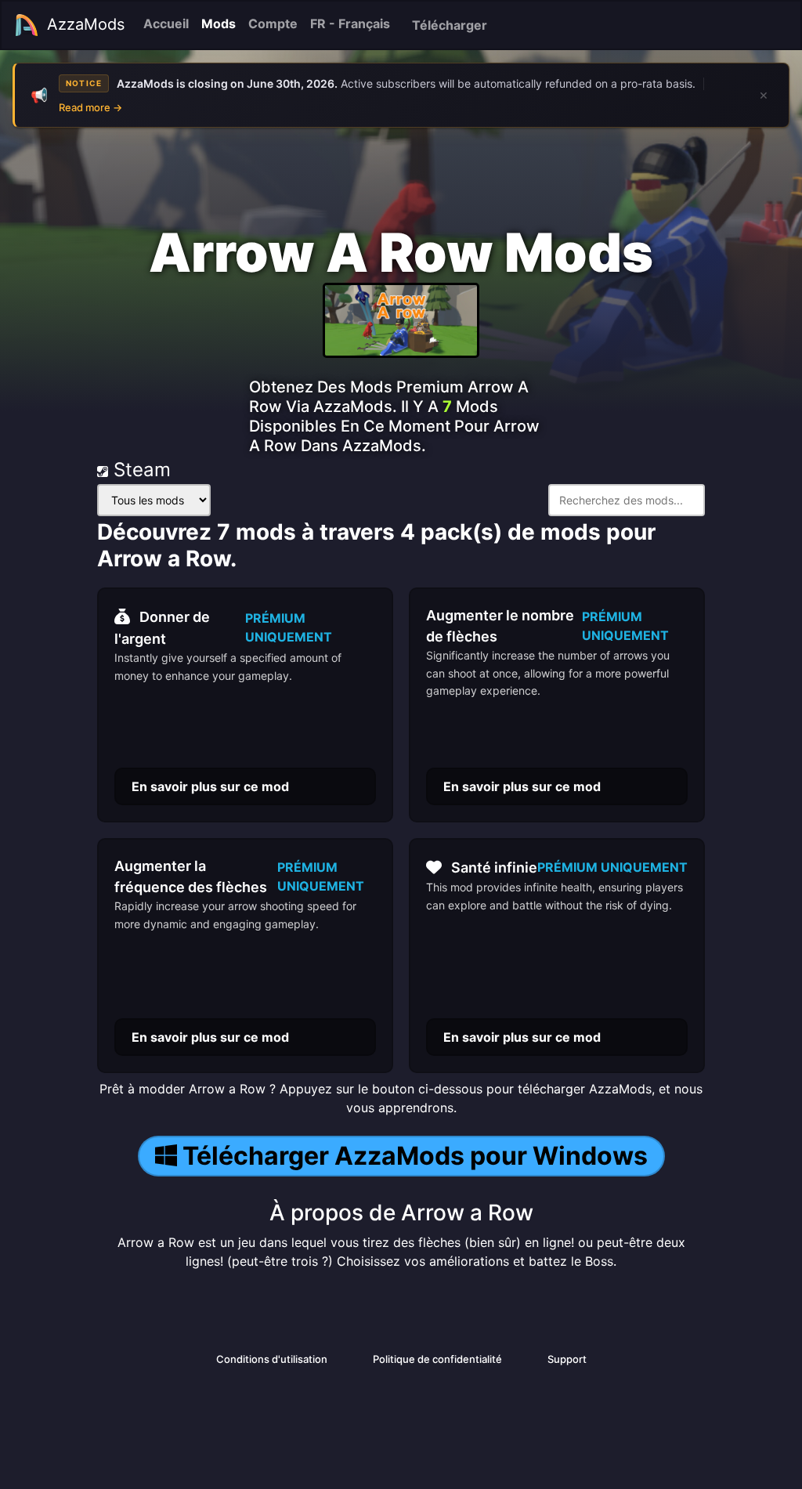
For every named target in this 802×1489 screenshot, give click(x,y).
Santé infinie (494, 867)
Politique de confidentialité (437, 1359)
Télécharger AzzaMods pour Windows (415, 1155)
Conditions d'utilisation (271, 1359)
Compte (273, 23)
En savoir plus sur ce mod (210, 786)
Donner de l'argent (162, 628)
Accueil (166, 23)
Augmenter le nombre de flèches (500, 626)
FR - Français (350, 23)
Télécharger (449, 25)
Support (567, 1359)
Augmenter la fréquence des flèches (190, 876)
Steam (139, 469)
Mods (218, 23)
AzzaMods (86, 24)
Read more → (90, 107)
